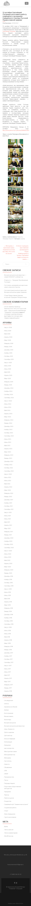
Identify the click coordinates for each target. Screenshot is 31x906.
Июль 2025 (7, 366)
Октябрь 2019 (8, 582)
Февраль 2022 (8, 493)
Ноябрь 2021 (8, 503)
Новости (19, 237)
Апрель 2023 (8, 448)
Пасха (6, 780)
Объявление (8, 767)
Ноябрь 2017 (8, 656)
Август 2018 (8, 627)
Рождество (7, 801)
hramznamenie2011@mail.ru (15, 864)
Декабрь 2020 (8, 538)
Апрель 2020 (8, 563)
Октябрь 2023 (8, 433)
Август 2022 (8, 474)
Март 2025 (7, 378)
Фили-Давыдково (9, 814)
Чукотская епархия (10, 817)
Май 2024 (7, 410)
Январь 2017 (8, 688)
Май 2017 (7, 675)
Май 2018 (7, 637)
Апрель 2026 (8, 337)
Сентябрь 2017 (8, 662)
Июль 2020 (7, 554)
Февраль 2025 (8, 382)
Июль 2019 (7, 592)
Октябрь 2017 (8, 659)
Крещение (7, 745)
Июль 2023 (7, 439)
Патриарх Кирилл (8, 239)
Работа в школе (9, 798)
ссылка (22, 239)
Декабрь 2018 (8, 614)
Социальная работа (10, 807)
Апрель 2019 (8, 602)
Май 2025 (7, 372)
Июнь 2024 (7, 407)
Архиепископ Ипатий (10, 707)
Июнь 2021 (7, 519)
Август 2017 (7, 665)
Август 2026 (8, 327)
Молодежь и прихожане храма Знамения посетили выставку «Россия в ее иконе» (9, 249)
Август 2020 (8, 551)
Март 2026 (7, 340)
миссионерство (9, 748)
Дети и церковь (9, 732)
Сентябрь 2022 (9, 471)
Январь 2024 (8, 423)
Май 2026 (7, 334)
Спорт (6, 811)
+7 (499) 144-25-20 (15, 874)
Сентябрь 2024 (9, 397)
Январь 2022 (8, 496)
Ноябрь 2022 (8, 464)
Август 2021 (8, 512)
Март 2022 (7, 490)
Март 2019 (7, 605)
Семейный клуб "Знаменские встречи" (16, 804)
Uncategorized (8, 700)
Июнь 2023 (7, 442)
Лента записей (8, 829)
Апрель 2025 (8, 375)
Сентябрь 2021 (8, 509)
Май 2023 (7, 445)
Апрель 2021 (8, 525)
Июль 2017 (7, 669)
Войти (6, 826)
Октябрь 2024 (8, 394)
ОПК (5, 770)
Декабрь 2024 (8, 388)
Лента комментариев (10, 833)
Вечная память (8, 716)
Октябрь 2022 (8, 468)
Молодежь (7, 758)
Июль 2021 (7, 515)
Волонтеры (7, 719)
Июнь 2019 (7, 595)
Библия (6, 710)
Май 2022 (7, 484)
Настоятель (7, 761)
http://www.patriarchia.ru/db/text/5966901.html (16, 130)
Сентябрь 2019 (8, 586)
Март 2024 (7, 417)
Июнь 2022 (7, 480)
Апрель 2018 (8, 640)
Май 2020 (7, 560)
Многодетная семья (10, 751)
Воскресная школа (10, 723)
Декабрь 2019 (8, 576)
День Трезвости (9, 729)
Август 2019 (8, 589)
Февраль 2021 (8, 531)
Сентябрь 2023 (9, 436)
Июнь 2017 (7, 672)
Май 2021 (7, 522)
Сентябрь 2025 (9, 359)
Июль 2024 (7, 404)
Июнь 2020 (7, 557)
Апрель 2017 (8, 678)
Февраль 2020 (8, 570)
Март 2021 (7, 528)
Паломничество (9, 777)
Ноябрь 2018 (8, 618)
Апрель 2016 (8, 691)
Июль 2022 (7, 477)
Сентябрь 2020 (9, 547)
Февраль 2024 (8, 420)
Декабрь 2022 (8, 461)
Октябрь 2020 (8, 544)
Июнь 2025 (7, 369)
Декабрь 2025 (8, 350)
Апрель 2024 (8, 413)
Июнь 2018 (7, 633)
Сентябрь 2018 (8, 624)
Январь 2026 (8, 346)
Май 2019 (7, 598)
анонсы (6, 703)
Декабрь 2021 (8, 500)
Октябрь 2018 (8, 621)
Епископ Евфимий (9, 739)
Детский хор (8, 735)
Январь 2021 (8, 535)
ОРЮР (6, 774)
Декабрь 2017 (8, 653)
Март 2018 (7, 643)
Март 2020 (7, 567)
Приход (6, 795)
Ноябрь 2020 (8, 541)
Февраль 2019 (8, 608)
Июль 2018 (7, 630)
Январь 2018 (8, 649)
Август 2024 (8, 401)
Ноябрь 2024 (8, 391)
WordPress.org (8, 836)
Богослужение (8, 713)
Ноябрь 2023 (8, 429)
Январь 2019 (8, 611)
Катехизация (8, 742)
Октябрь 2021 (8, 506)
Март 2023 (7, 452)
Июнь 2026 (7, 330)
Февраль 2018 (8, 646)
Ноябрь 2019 (8, 579)
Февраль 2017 (8, 685)
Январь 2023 (8, 458)
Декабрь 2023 (8, 426)
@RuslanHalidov (19, 903)
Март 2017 (7, 681)
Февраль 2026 (8, 343)
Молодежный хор (9, 754)
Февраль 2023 (8, 455)
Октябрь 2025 (8, 356)
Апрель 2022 (8, 487)
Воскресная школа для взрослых (14, 726)
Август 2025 (8, 362)
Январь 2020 (8, 573)
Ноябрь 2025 (8, 353)
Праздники (7, 791)
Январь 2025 (8, 385)
